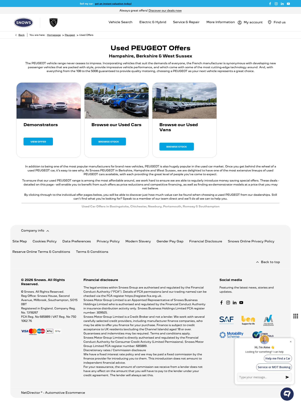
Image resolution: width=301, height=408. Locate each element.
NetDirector (31, 392)
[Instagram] (276, 3)
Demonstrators (41, 124)
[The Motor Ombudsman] (268, 320)
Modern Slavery (138, 241)
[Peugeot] (53, 22)
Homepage (54, 35)
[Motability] (231, 335)
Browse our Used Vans (178, 127)
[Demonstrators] (49, 101)
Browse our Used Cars (116, 124)
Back (21, 35)
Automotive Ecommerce (65, 392)
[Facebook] (270, 3)
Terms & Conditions (92, 251)
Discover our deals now (165, 10)
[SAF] (226, 320)
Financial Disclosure (205, 241)
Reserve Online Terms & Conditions (41, 251)
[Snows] (23, 22)
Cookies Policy (45, 241)
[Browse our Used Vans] (184, 101)
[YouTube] (288, 3)
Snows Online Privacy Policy (251, 241)
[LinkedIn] (282, 3)
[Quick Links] (296, 316)
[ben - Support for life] (248, 320)
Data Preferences (76, 241)
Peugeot (70, 35)
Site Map (19, 241)
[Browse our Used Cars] (116, 101)
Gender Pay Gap (170, 241)
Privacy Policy (108, 241)
